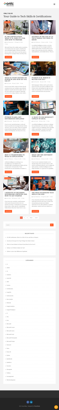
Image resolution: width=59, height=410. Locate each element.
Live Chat (56, 407)
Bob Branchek (36, 81)
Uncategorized (10, 376)
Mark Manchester (10, 42)
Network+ (9, 345)
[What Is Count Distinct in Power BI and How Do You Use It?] (16, 68)
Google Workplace (11, 309)
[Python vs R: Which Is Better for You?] (43, 68)
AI (7, 271)
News (8, 348)
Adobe (8, 267)
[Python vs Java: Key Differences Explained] (16, 108)
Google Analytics (11, 306)
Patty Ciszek (8, 83)
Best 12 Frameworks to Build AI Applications (15, 155)
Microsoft (9, 323)
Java (8, 320)
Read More (8, 57)
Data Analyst (10, 299)
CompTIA (9, 292)
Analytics (9, 274)
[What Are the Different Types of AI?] (43, 146)
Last (36, 217)
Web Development (11, 380)
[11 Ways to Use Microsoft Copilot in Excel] (43, 108)
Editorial (9, 302)
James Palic (8, 198)
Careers (8, 285)
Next (31, 217)
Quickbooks (9, 359)
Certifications (10, 288)
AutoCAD (9, 278)
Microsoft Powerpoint (12, 337)
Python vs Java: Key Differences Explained (14, 118)
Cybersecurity (10, 295)
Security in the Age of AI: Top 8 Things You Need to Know (42, 38)
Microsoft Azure (10, 330)
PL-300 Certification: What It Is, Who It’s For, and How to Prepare (15, 38)
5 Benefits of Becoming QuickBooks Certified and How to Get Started (16, 194)
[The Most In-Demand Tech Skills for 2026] (43, 183)
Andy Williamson (36, 42)
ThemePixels (37, 406)
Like (7, 44)
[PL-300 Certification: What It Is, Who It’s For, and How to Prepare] (16, 27)
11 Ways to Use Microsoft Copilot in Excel (43, 118)
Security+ (9, 366)
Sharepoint (9, 369)
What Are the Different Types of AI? (42, 155)
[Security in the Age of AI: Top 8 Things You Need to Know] (43, 27)
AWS (8, 281)
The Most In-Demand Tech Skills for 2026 (43, 193)
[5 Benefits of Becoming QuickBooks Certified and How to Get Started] (16, 183)
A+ (7, 264)
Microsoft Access (11, 327)
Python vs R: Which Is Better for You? (41, 78)
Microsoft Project (11, 341)
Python (8, 355)
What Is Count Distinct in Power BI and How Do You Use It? (16, 79)
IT (7, 313)
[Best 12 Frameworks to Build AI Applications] (16, 146)
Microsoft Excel (10, 334)
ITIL (8, 316)
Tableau (9, 373)
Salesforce (9, 362)
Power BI (9, 352)
